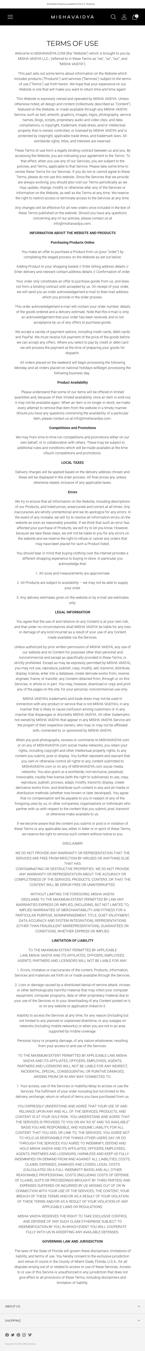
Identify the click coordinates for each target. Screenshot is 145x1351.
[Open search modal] (113, 17)
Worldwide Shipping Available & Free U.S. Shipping (71, 4)
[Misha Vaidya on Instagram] (24, 1335)
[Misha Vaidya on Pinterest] (18, 1335)
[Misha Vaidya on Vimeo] (30, 1335)
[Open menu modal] (10, 17)
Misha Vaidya (29, 1344)
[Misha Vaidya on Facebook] (7, 1335)
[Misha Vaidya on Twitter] (13, 1335)
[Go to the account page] (124, 17)
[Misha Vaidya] (72, 17)
